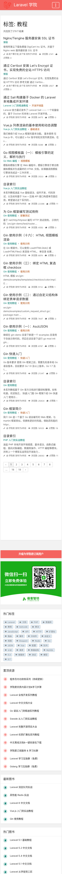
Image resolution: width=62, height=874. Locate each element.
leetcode (23, 627)
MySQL (49, 650)
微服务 (21, 654)
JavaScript (13, 631)
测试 (34, 654)
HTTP (38, 631)
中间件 (34, 636)
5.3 (9, 654)
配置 (34, 645)
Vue (22, 645)
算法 (37, 627)
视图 (10, 641)
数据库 (49, 622)
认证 (10, 650)
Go (49, 641)
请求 (21, 650)
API (26, 631)
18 (13, 469)
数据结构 (35, 650)
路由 (10, 636)
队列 (45, 645)
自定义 (47, 636)
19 (19, 469)
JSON (10, 645)
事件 (21, 636)
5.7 (9, 659)
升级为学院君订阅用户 (31, 554)
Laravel (11, 622)
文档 (24, 622)
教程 (10, 627)
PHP (36, 622)
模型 (45, 654)
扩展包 (52, 631)
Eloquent (23, 641)
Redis (37, 641)
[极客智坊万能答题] (31, 603)
